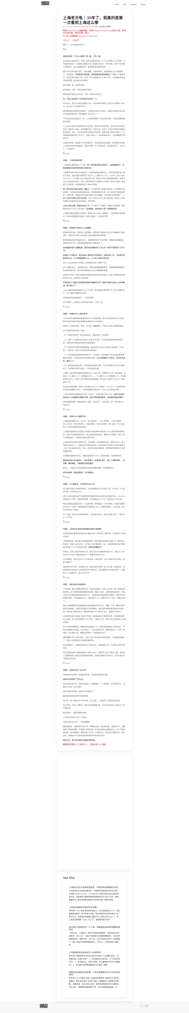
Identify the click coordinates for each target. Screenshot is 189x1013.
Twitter (143, 4)
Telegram (133, 4)
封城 (83, 27)
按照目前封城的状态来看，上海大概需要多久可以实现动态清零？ (94, 973)
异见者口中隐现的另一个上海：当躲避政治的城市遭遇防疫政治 (94, 928)
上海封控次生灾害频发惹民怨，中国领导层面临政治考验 (93, 887)
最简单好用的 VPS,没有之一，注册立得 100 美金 (84, 744)
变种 (96, 27)
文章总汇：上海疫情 (71, 40)
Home (117, 4)
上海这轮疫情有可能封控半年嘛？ (83, 907)
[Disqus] (94, 787)
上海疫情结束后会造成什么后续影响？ (85, 952)
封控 (93, 27)
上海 (89, 27)
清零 (86, 27)
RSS (124, 4)
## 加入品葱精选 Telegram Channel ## (80, 36)
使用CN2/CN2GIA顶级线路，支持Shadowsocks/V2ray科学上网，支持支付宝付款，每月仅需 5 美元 (94, 31)
